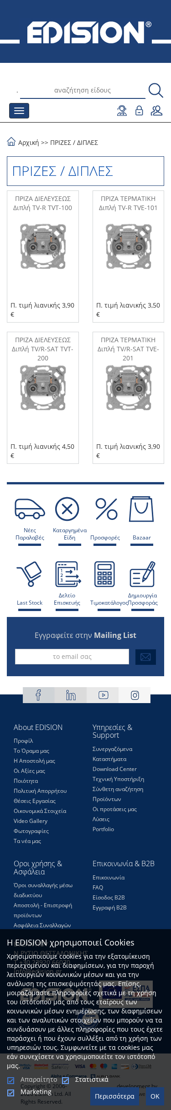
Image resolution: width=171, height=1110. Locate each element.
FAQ (98, 887)
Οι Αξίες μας (29, 771)
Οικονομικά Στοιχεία (40, 811)
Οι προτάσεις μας (115, 809)
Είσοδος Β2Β (109, 897)
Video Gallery (30, 821)
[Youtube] (103, 695)
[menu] (19, 110)
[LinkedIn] (71, 695)
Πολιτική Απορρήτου (40, 791)
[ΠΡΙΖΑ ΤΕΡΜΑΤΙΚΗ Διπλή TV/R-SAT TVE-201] (128, 402)
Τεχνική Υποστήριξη (118, 779)
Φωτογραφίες (31, 831)
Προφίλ (23, 741)
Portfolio (103, 829)
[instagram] (134, 695)
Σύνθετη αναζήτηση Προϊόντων (118, 794)
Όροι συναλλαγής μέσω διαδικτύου (43, 890)
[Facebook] (39, 695)
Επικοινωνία (108, 877)
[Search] (156, 90)
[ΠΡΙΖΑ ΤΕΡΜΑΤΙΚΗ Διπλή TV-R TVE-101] (128, 261)
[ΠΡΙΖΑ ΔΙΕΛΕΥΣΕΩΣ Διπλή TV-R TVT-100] (42, 261)
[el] (85, 31)
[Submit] (145, 657)
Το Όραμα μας (31, 751)
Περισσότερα (115, 1096)
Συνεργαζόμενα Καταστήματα (112, 754)
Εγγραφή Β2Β (110, 907)
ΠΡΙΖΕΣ (60, 142)
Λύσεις (101, 819)
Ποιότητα (26, 781)
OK (155, 1096)
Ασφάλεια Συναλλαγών (42, 925)
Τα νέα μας (27, 841)
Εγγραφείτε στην (85, 635)
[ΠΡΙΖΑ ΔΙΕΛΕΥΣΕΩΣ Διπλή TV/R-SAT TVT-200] (42, 402)
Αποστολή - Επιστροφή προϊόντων (43, 910)
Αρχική (28, 142)
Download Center (115, 769)
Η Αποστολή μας (34, 761)
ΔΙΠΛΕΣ (87, 142)
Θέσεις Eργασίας (35, 801)
